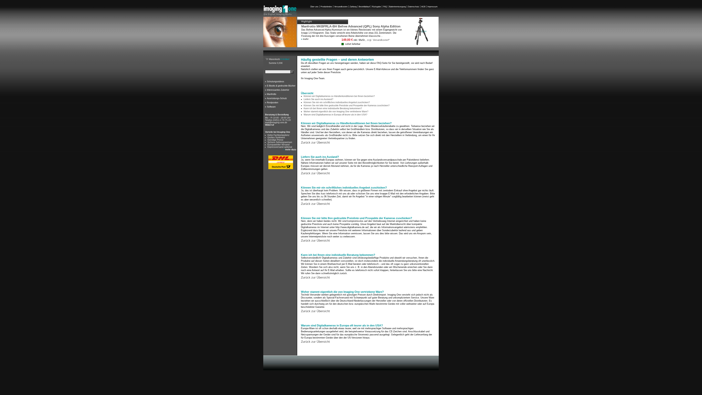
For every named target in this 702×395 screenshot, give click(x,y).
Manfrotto (271, 94)
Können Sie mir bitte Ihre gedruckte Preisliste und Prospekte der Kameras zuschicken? (347, 105)
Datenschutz (413, 6)
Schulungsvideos (275, 81)
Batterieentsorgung (397, 6)
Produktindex (326, 6)
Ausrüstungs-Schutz (277, 98)
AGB (423, 6)
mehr (306, 39)
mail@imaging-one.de (276, 122)
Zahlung (353, 6)
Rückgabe (376, 6)
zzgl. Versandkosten (377, 40)
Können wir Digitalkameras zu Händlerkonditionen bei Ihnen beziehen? (339, 96)
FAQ (385, 6)
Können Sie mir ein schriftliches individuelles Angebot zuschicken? (337, 102)
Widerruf (269, 125)
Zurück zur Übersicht (315, 142)
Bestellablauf (364, 6)
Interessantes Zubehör (278, 90)
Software (271, 107)
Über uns (314, 6)
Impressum (432, 6)
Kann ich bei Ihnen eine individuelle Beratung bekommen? (333, 108)
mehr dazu (290, 149)
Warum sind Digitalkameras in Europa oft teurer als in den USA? (335, 114)
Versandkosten (341, 6)
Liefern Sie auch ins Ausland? (318, 99)
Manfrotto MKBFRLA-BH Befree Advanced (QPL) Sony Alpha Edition (350, 26)
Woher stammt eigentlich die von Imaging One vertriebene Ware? (336, 111)
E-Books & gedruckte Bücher (281, 85)
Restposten (272, 102)
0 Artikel (279, 59)
